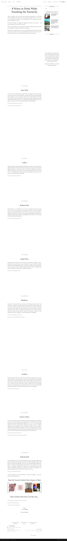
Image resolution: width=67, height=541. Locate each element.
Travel (9, 1)
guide (9, 527)
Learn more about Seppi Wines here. (14, 270)
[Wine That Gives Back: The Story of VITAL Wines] (24, 517)
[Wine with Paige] (33, 2)
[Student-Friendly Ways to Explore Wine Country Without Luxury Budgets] (47, 22)
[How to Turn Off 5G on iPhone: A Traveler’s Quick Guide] (47, 16)
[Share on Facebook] (10, 526)
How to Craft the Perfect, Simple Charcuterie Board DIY (14, 530)
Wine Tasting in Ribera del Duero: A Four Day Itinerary (33, 530)
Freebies (18, 1)
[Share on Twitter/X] (11, 526)
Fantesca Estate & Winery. (31, 423)
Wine (27, 6)
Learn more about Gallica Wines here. (15, 175)
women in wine (18, 527)
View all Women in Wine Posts (14, 505)
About (45, 1)
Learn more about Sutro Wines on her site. (15, 103)
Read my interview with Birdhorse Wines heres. (16, 317)
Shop (14, 1)
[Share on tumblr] (14, 526)
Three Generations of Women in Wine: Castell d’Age (17, 500)
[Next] (40, 487)
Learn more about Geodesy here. (14, 388)
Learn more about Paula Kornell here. (14, 471)
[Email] (63, 2)
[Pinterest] (62, 2)
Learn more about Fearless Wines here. (15, 432)
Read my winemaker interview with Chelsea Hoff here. (17, 435)
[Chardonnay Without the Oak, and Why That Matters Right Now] (33, 517)
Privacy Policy (33, 535)
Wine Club (55, 1)
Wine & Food (4, 1)
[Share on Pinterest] (13, 526)
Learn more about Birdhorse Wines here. (15, 314)
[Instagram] (23, 509)
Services (50, 1)
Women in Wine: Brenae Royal (13, 502)
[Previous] (8, 487)
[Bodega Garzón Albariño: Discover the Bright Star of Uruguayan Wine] (16, 517)
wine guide (13, 527)
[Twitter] (59, 2)
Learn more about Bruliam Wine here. (15, 218)
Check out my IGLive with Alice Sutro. (15, 105)
